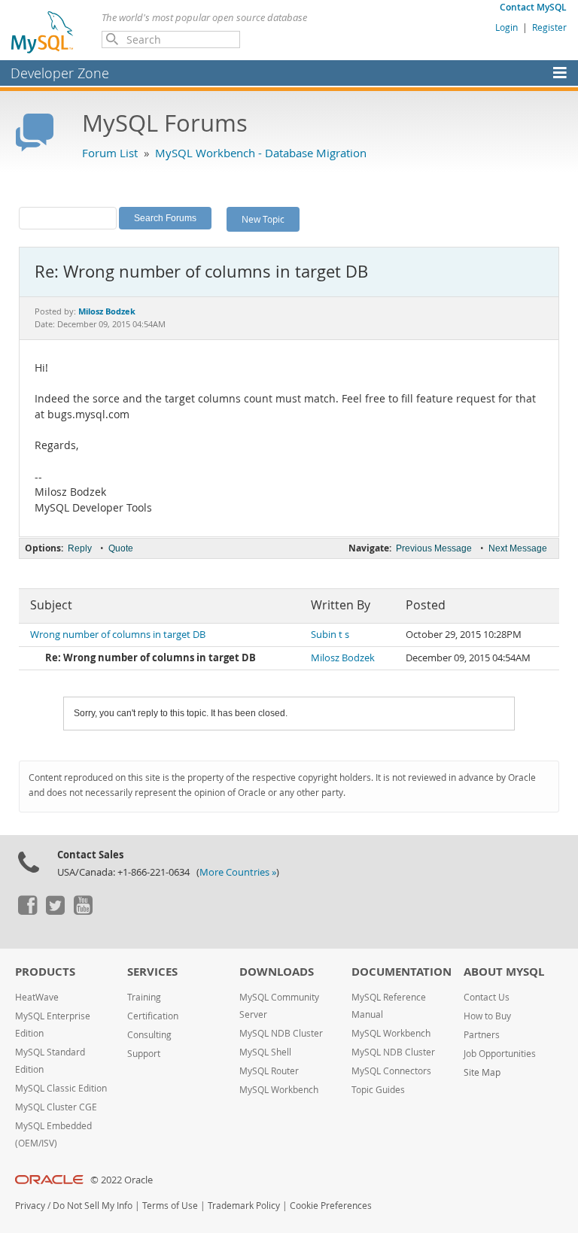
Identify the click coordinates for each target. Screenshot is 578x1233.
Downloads (276, 971)
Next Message (517, 548)
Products (45, 971)
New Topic (263, 219)
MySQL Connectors (391, 1071)
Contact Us (487, 997)
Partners (482, 1034)
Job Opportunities (500, 1053)
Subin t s (330, 634)
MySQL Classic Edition (61, 1088)
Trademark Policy (244, 1205)
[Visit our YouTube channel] (83, 911)
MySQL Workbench (278, 1089)
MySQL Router (269, 1071)
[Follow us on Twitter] (55, 911)
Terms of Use (170, 1205)
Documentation (401, 971)
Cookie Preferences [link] (331, 1205)
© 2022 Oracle (121, 1180)
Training (144, 997)
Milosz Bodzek (343, 657)
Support (143, 1053)
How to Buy (487, 1016)
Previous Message (434, 548)
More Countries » (237, 872)
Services (152, 971)
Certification (152, 1016)
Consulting (149, 1034)
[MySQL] (43, 31)
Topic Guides (378, 1089)
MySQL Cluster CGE (56, 1107)
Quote (120, 548)
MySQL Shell (265, 1052)
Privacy (30, 1205)
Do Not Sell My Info (92, 1205)
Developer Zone (60, 73)
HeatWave (37, 997)
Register (549, 27)
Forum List (110, 152)
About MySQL (504, 971)
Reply (80, 548)
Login (506, 27)
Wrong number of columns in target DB (117, 634)
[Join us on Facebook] (27, 911)
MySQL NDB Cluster (281, 1033)
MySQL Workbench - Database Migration (261, 152)
